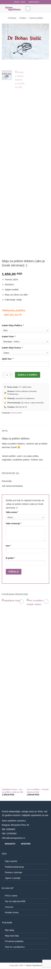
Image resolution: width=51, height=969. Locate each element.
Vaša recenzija (13, 523)
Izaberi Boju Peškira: (13, 325)
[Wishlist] (33, 8)
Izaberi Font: (9, 336)
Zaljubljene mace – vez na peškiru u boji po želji (12, 790)
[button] (28, 8)
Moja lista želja (12, 936)
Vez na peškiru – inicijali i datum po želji (38, 790)
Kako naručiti (11, 861)
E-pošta (10, 558)
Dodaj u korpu (27, 375)
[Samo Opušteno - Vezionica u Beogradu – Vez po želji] (13, 9)
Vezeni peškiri (36, 18)
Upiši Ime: (7, 359)
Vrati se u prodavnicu (15, 947)
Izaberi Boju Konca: (12, 348)
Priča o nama (11, 896)
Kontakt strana (11, 912)
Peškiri (22, 18)
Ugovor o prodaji (12, 878)
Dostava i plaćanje (13, 872)
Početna (12, 18)
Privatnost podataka (14, 941)
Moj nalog (9, 930)
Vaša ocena (12, 512)
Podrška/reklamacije (14, 867)
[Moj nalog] (46, 8)
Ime (8, 546)
